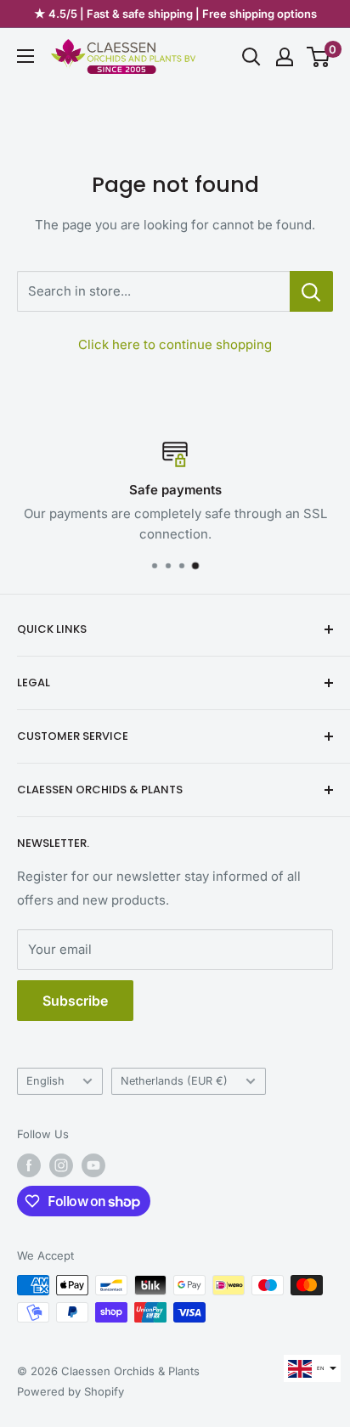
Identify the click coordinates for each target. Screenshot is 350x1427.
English (45, 1080)
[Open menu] (25, 56)
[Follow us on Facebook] (29, 1165)
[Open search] (251, 57)
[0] (319, 57)
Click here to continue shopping (175, 344)
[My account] (284, 57)
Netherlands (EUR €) (174, 1080)
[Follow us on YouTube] (93, 1165)
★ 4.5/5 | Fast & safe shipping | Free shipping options (175, 13)
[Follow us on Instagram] (61, 1165)
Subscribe (75, 1000)
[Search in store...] (311, 291)
